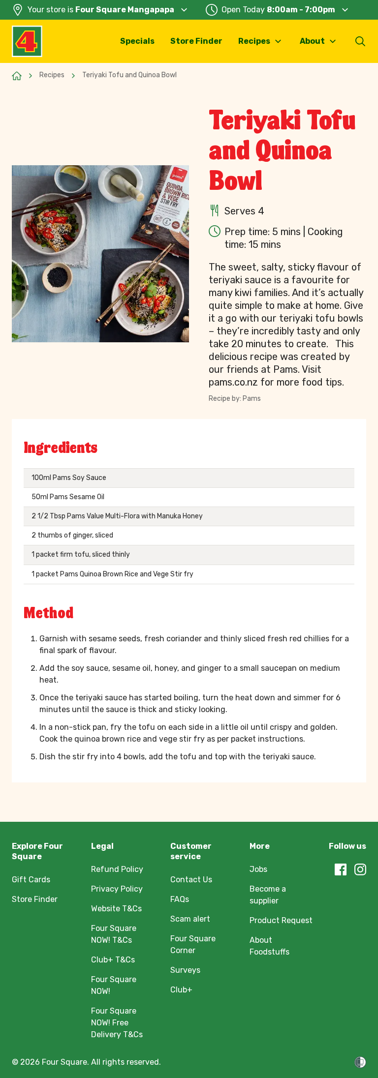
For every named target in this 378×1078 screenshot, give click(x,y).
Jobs (258, 869)
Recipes (51, 75)
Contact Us (191, 879)
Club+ (181, 989)
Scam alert (190, 919)
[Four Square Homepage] (27, 41)
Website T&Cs (116, 908)
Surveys (185, 970)
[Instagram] (360, 869)
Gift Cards (31, 879)
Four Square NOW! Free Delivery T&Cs (117, 1022)
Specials (137, 41)
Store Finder (196, 41)
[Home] (17, 76)
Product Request (281, 920)
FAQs (179, 899)
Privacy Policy (117, 889)
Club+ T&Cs (113, 959)
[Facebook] (340, 869)
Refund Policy (117, 869)
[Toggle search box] (360, 41)
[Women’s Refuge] (360, 1062)
